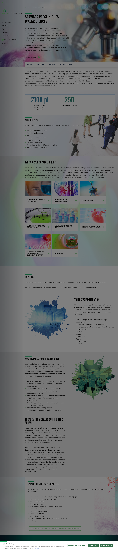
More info (36, 548)
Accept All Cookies (106, 545)
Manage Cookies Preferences (76, 545)
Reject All (93, 545)
